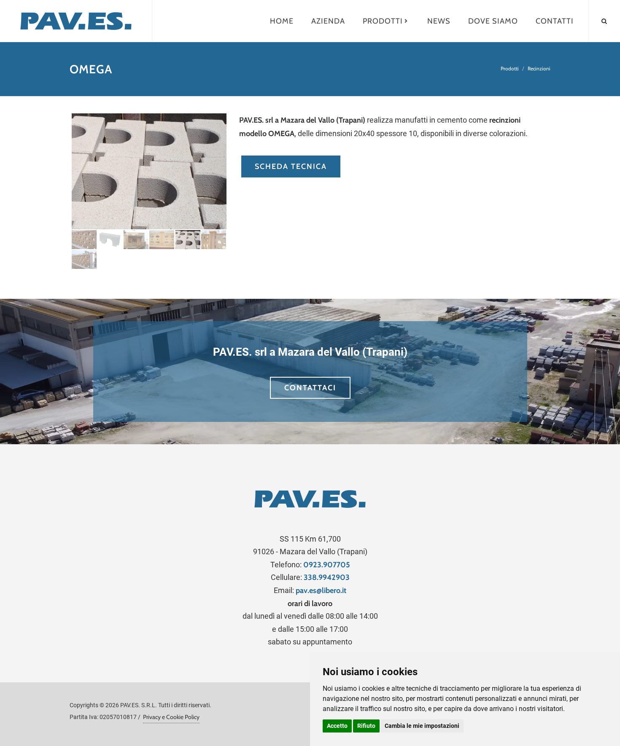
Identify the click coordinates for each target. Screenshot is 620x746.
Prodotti (383, 21)
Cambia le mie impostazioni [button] (422, 725)
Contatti (555, 21)
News (438, 21)
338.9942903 (327, 577)
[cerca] (604, 20)
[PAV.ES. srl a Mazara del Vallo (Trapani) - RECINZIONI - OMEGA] (149, 171)
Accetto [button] (337, 725)
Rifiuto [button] (366, 725)
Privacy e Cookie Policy (171, 717)
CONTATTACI (310, 387)
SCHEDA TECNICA (291, 166)
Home (282, 21)
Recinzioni (539, 68)
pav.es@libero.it (321, 590)
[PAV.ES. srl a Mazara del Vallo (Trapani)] (76, 21)
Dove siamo (493, 21)
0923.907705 (326, 564)
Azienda (328, 21)
